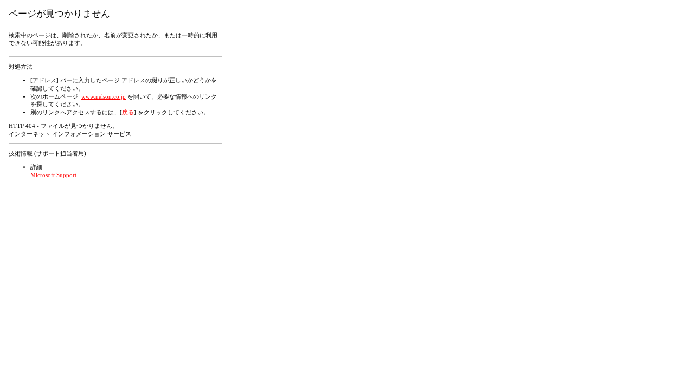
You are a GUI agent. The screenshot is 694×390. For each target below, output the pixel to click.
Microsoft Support (53, 175)
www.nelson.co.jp (103, 97)
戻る (128, 112)
